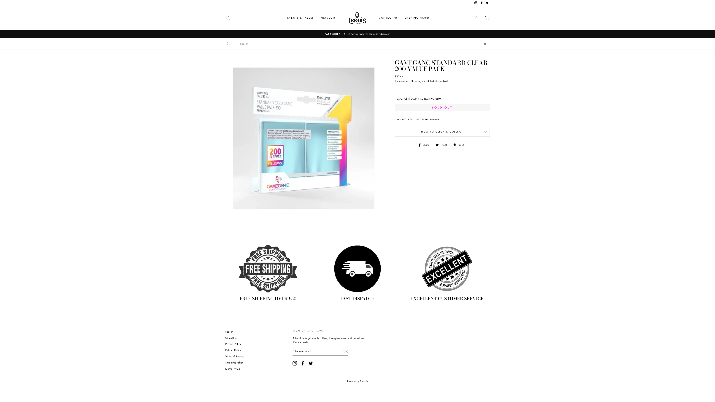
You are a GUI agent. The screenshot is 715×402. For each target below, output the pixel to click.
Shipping (416, 81)
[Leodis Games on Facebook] (303, 363)
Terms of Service (234, 356)
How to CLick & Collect (442, 131)
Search (229, 332)
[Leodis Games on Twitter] (311, 363)
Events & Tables (300, 18)
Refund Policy (233, 350)
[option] (357, 34)
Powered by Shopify (357, 381)
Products (328, 18)
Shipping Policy (234, 362)
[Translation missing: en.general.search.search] (229, 44)
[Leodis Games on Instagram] (295, 363)
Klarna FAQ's (232, 369)
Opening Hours (417, 18)
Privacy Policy (233, 344)
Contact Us (388, 18)
